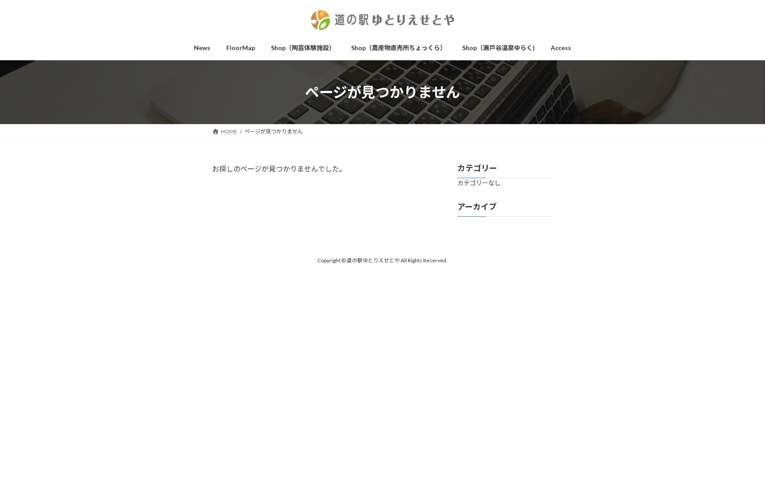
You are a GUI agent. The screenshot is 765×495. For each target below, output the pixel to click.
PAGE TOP (734, 429)
